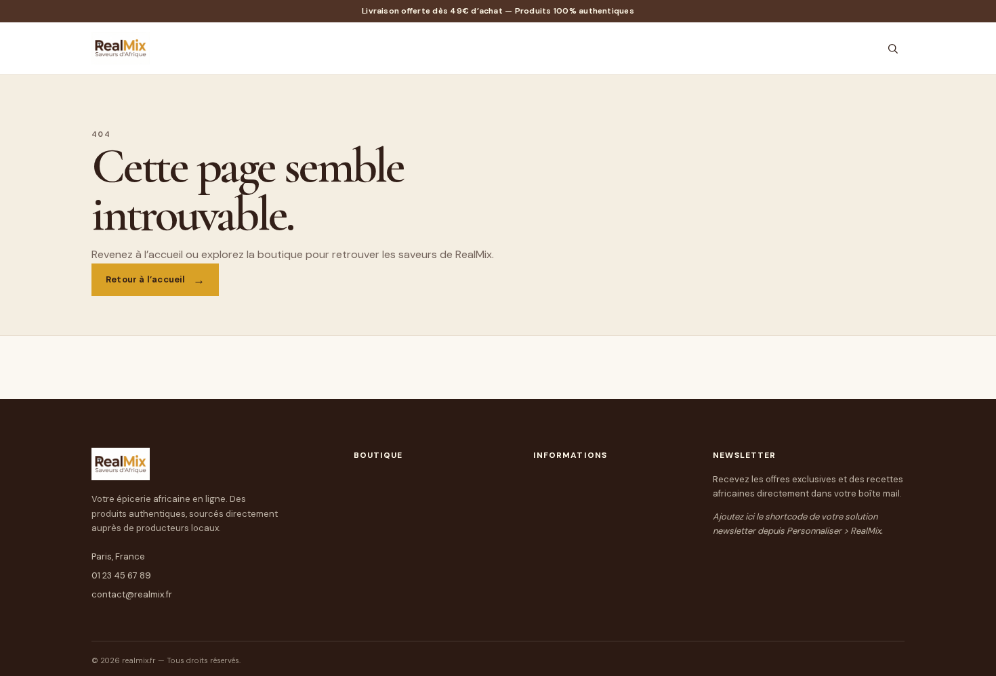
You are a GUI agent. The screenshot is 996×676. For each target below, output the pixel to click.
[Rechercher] (893, 48)
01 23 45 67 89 (121, 575)
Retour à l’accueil (146, 279)
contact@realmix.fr (131, 594)
